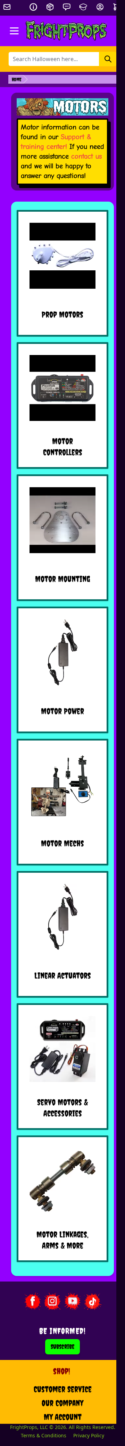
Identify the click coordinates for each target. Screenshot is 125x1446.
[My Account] (100, 7)
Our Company (62, 1403)
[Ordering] (50, 7)
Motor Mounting (62, 579)
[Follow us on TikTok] (92, 1301)
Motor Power (62, 711)
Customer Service (63, 1389)
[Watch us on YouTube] (72, 1301)
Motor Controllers (62, 446)
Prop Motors (62, 314)
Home (17, 79)
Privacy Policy (88, 1435)
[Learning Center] (83, 7)
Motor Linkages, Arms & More (62, 1239)
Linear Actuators (62, 975)
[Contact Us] (66, 7)
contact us (86, 156)
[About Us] (33, 7)
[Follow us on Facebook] (32, 1301)
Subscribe (62, 1346)
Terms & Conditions (43, 1435)
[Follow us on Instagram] (52, 1301)
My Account (63, 1417)
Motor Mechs (62, 843)
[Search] (108, 59)
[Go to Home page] (66, 30)
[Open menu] (14, 31)
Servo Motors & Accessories (62, 1107)
